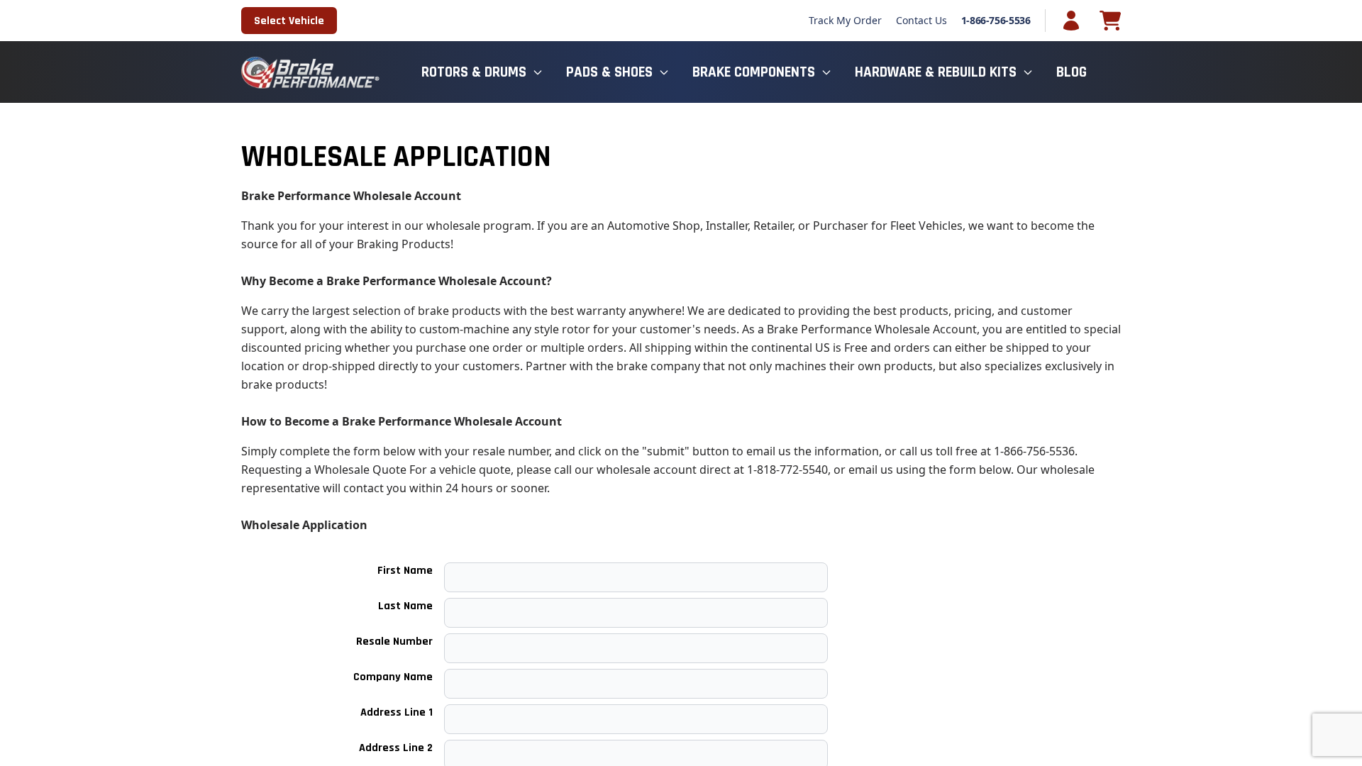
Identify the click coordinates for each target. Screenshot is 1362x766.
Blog (1071, 72)
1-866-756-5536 (996, 20)
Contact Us (921, 20)
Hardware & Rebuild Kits (936, 72)
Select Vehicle (289, 20)
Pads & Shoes (609, 72)
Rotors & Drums (473, 72)
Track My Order (845, 20)
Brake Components (753, 72)
